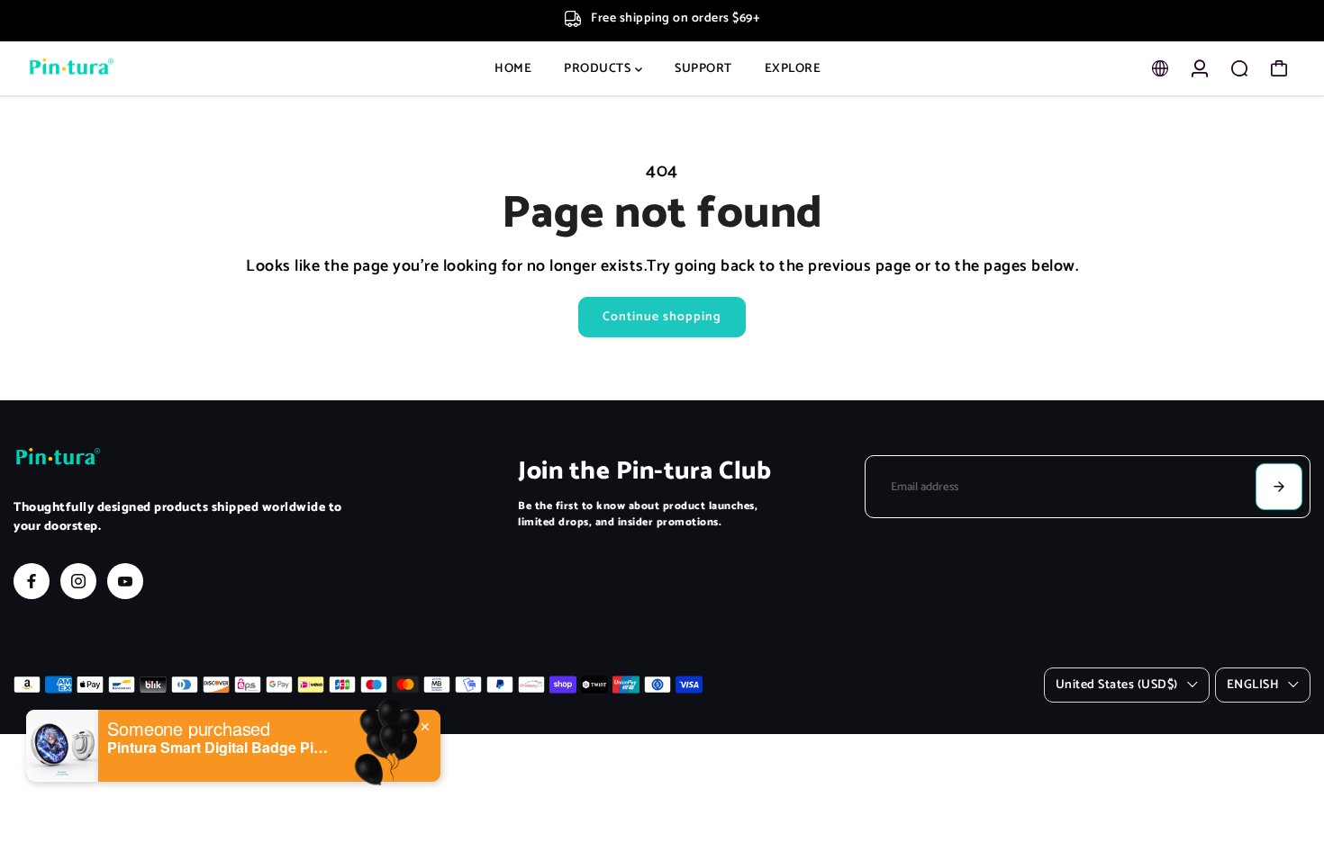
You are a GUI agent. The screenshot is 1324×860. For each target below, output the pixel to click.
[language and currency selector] (1160, 68)
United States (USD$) (1117, 685)
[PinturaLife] (139, 69)
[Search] (1239, 68)
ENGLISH (1253, 685)
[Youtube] (125, 581)
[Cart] (1279, 68)
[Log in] (1200, 68)
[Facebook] (32, 581)
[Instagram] (78, 581)
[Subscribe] (1279, 486)
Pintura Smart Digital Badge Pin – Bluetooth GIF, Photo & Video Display (219, 747)
